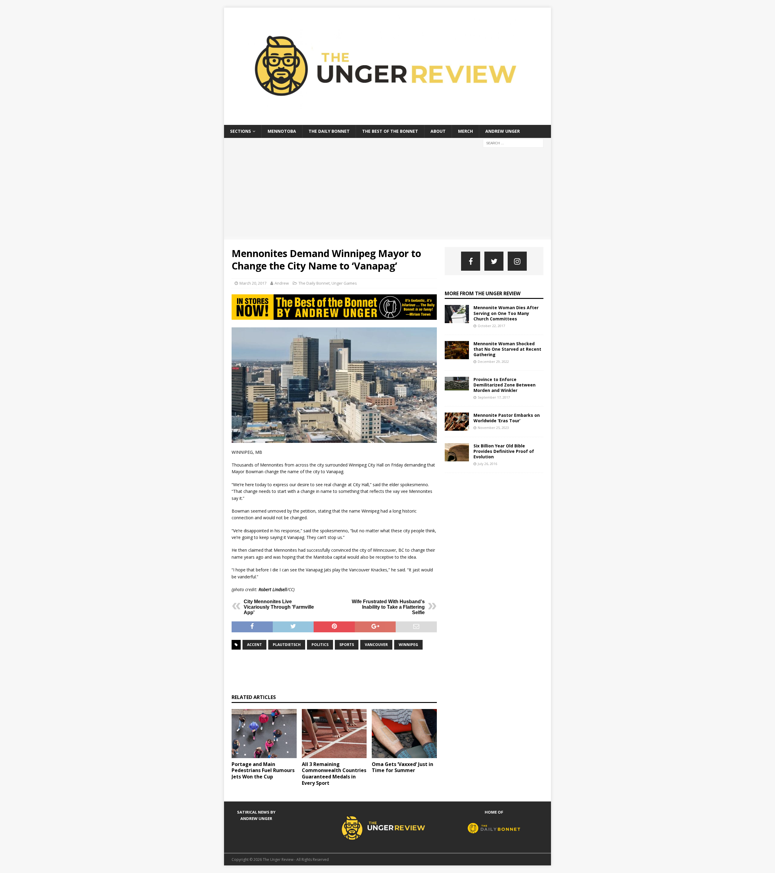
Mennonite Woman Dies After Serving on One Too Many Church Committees (506, 313)
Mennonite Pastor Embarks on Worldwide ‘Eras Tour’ (506, 417)
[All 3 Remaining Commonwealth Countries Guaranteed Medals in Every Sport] (334, 733)
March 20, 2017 (252, 283)
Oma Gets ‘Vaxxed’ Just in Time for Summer (402, 767)
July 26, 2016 (487, 463)
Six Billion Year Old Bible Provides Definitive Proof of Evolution (503, 451)
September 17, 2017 (494, 397)
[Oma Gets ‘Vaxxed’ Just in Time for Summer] (404, 733)
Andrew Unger (502, 131)
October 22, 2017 (491, 325)
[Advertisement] (387, 194)
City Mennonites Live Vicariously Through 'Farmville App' (279, 607)
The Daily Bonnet (329, 131)
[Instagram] (517, 261)
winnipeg (408, 644)
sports (346, 644)
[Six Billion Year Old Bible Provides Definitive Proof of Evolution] (457, 452)
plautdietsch (287, 644)
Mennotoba (282, 131)
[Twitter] (493, 261)
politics (320, 644)
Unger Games (344, 283)
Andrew (282, 283)
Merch (465, 131)
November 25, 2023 (493, 427)
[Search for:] (513, 143)
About (438, 131)
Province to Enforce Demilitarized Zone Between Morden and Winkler (504, 384)
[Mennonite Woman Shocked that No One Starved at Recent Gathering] (457, 350)
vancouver (376, 644)
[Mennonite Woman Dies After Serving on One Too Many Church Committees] (457, 314)
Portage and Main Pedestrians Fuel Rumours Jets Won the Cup (263, 770)
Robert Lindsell (273, 589)
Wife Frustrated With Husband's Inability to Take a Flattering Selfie (388, 607)
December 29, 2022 (493, 361)
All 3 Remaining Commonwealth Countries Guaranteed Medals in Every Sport (334, 773)
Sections (240, 131)
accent (254, 644)
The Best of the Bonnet (390, 131)
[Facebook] (470, 261)
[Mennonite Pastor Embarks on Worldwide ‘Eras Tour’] (457, 422)
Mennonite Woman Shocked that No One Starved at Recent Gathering (507, 349)
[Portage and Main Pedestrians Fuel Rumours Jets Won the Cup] (264, 733)
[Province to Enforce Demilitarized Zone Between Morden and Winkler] (457, 383)
